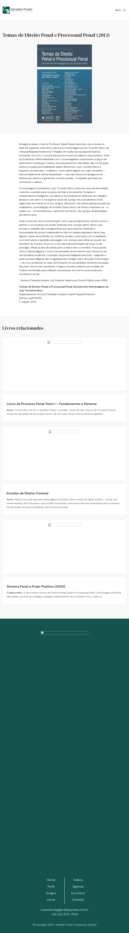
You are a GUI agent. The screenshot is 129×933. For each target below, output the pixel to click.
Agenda (78, 886)
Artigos (51, 893)
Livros (51, 900)
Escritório (78, 893)
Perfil (51, 886)
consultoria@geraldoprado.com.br (64, 910)
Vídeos (78, 880)
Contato (78, 900)
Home (51, 880)
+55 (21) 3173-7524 (64, 914)
